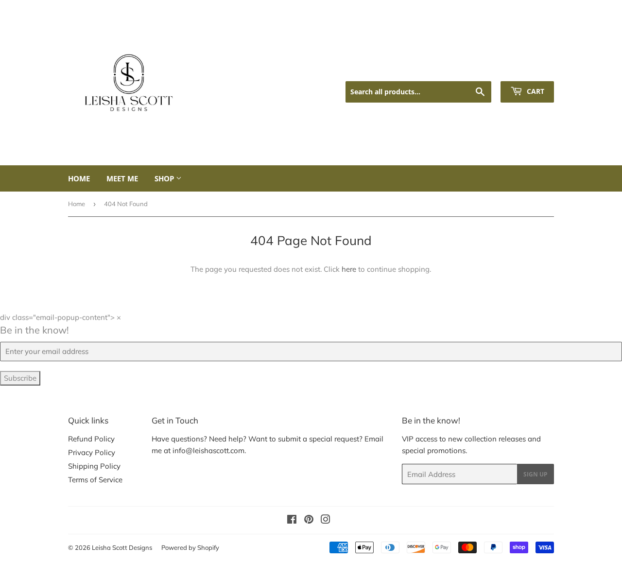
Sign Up (535, 474)
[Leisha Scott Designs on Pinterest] (309, 520)
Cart (534, 91)
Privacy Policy (91, 452)
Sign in (474, 68)
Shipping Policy (94, 466)
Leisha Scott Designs (122, 547)
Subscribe (20, 378)
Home (79, 178)
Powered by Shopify (190, 547)
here (349, 269)
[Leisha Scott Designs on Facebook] (292, 520)
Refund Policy (91, 438)
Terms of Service (95, 479)
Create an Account (526, 68)
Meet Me (122, 178)
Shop (165, 178)
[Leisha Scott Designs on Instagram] (325, 520)
